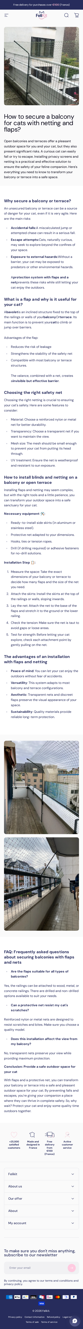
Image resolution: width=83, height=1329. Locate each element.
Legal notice (69, 1317)
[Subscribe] (72, 1268)
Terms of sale (32, 1322)
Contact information (35, 1317)
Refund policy (53, 1317)
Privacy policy (15, 1317)
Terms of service (49, 1322)
